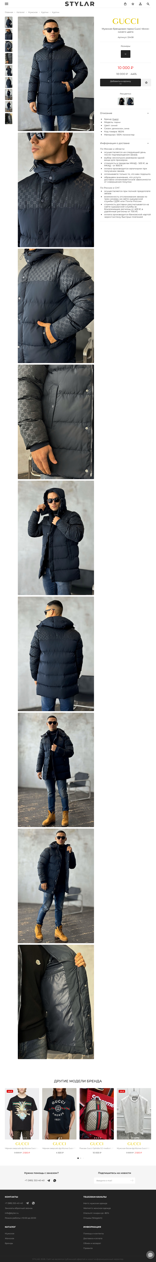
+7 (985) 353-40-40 (34, 1180)
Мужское (9, 1233)
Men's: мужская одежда (95, 1203)
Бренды (9, 1243)
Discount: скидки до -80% (96, 1213)
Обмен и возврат (92, 1243)
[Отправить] (132, 1180)
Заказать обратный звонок (19, 1208)
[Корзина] (125, 4)
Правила (88, 1248)
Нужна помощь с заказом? (41, 1173)
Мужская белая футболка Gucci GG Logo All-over (134, 1148)
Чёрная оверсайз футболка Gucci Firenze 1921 (59, 1148)
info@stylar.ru (12, 1213)
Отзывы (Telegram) (92, 1218)
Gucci (115, 119)
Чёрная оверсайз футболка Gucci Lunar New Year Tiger (22, 1148)
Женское (9, 1238)
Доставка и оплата (92, 1238)
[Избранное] (133, 4)
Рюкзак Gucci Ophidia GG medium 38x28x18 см (97, 1148)
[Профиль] (140, 4)
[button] (78, 1158)
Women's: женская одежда (97, 1208)
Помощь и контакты (93, 1233)
